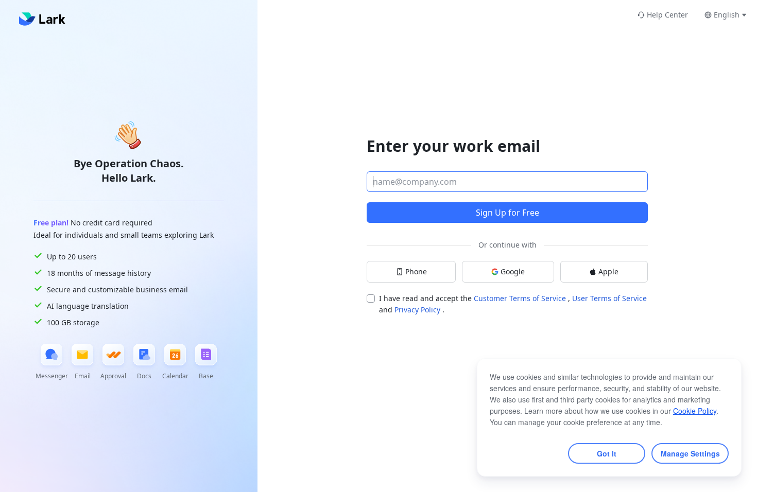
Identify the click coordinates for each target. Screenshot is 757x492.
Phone (416, 271)
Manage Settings (690, 453)
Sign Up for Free (507, 212)
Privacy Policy (418, 309)
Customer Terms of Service (521, 298)
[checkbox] (371, 298)
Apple (608, 271)
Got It (606, 453)
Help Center (667, 15)
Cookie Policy (694, 411)
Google (513, 271)
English (726, 15)
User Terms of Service (609, 298)
